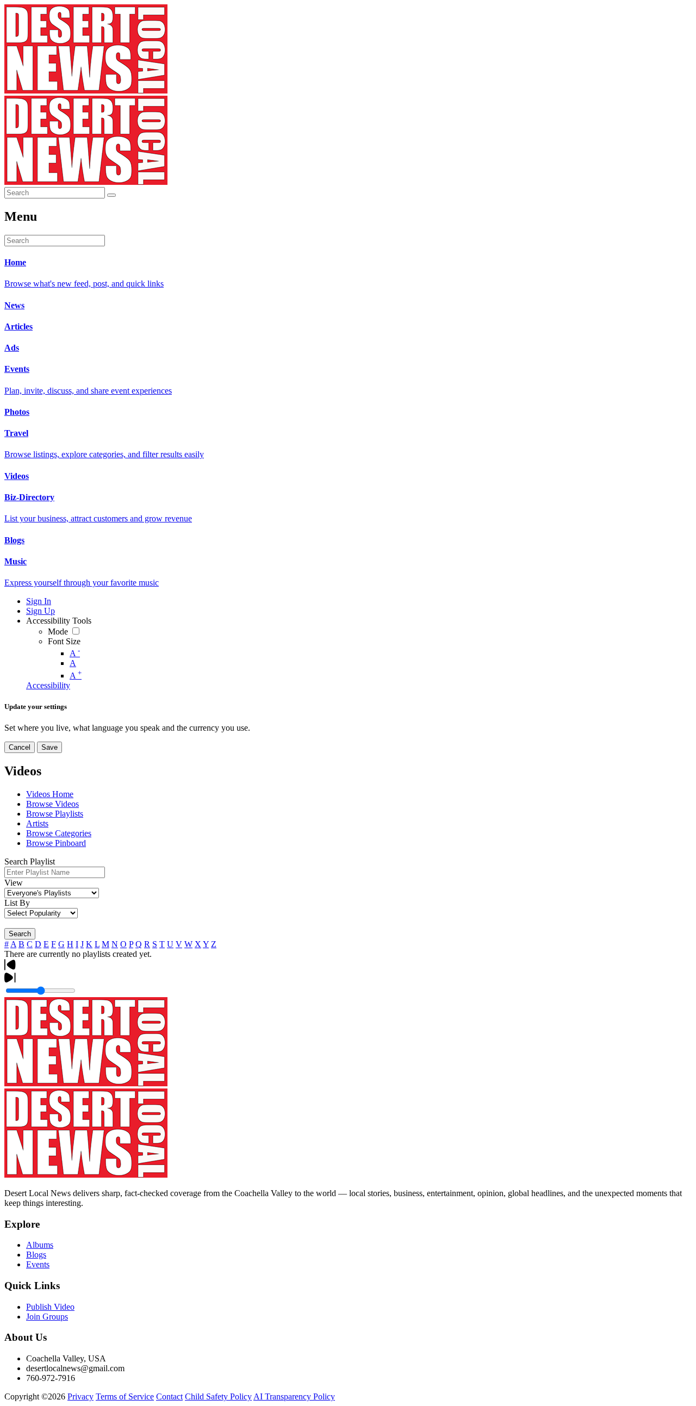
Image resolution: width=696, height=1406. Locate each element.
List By (17, 902)
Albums (39, 1244)
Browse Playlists (54, 813)
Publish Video (50, 1306)
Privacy (80, 1396)
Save (49, 747)
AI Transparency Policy (294, 1396)
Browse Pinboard (56, 843)
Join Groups (47, 1316)
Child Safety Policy (218, 1396)
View (13, 882)
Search (20, 934)
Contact (169, 1396)
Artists (37, 823)
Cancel (19, 747)
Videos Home (49, 794)
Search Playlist (29, 861)
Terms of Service (125, 1396)
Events (37, 1264)
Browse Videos (52, 803)
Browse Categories (58, 833)
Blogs (36, 1254)
